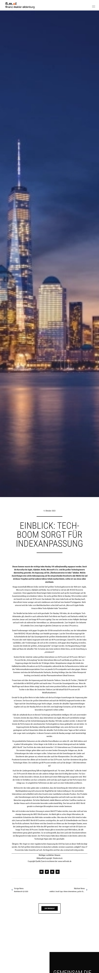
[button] (41, 872)
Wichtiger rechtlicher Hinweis (49, 855)
